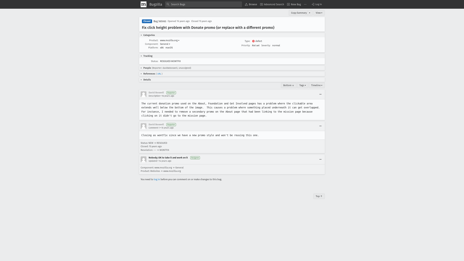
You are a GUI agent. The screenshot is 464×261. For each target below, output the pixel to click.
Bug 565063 (160, 21)
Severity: (265, 45)
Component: (151, 44)
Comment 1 (154, 128)
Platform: (153, 47)
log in (157, 179)
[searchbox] (203, 4)
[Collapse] (320, 94)
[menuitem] (251, 4)
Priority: (245, 45)
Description (154, 96)
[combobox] (203, 4)
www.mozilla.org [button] (169, 40)
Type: (247, 41)
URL (159, 73)
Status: (154, 61)
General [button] (165, 44)
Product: (153, 40)
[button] (316, 4)
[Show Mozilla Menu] (143, 4)
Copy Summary (299, 12)
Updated (153, 161)
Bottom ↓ (288, 85)
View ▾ (319, 12)
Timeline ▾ (316, 85)
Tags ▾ (302, 85)
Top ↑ (319, 196)
